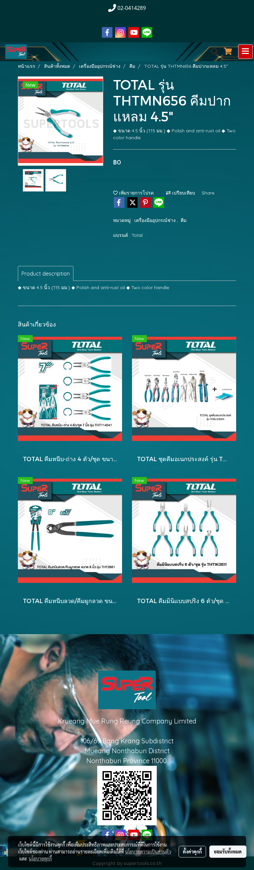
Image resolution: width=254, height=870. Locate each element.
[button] (212, 51)
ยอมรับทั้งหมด (228, 851)
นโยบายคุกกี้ (40, 858)
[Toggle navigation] (245, 51)
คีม (184, 220)
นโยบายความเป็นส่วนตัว (148, 851)
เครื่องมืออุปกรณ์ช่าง (155, 220)
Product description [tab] (45, 273)
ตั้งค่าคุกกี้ (192, 851)
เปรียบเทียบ (183, 193)
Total (137, 235)
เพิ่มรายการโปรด (136, 193)
